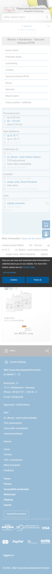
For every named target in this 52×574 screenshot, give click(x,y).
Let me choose (9, 272)
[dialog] (26, 287)
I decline (13, 280)
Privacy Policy (28, 267)
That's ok (37, 280)
